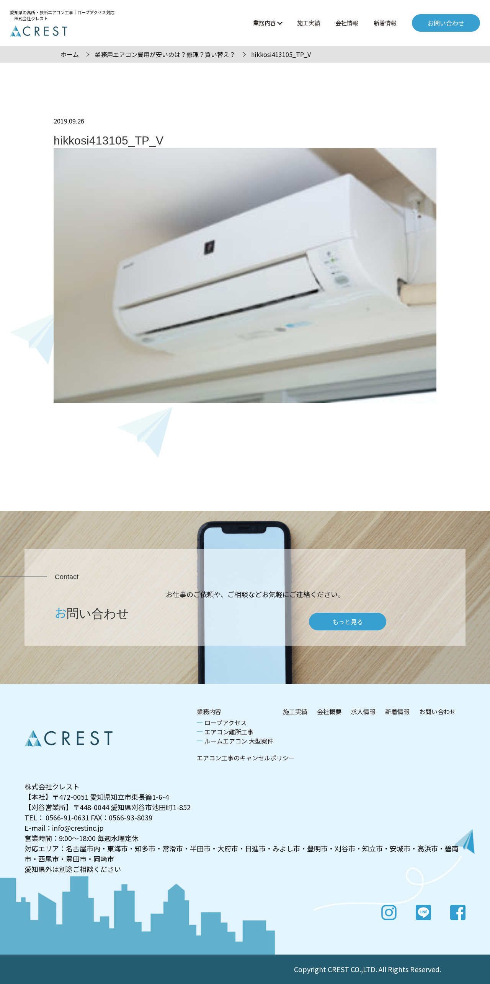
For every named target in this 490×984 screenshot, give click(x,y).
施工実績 (308, 23)
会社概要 (329, 711)
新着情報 (385, 23)
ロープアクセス (225, 722)
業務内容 (264, 23)
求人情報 (363, 711)
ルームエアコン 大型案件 (238, 740)
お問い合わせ (437, 711)
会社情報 (346, 23)
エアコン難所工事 (228, 731)
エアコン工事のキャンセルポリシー (246, 757)
